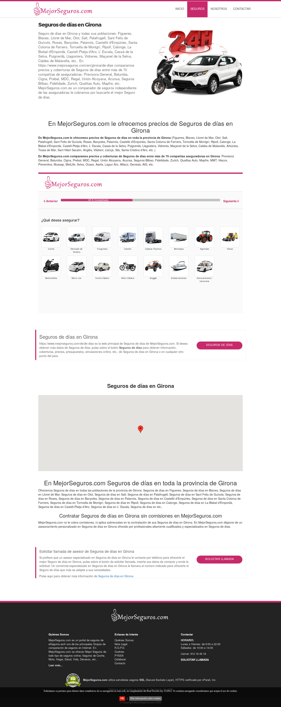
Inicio (179, 9)
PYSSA (119, 655)
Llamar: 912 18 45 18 (193, 654)
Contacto (120, 663)
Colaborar (120, 659)
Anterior (51, 201)
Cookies (119, 652)
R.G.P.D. (120, 648)
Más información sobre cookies (145, 698)
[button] (140, 429)
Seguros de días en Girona (115, 576)
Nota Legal (121, 644)
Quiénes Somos (124, 640)
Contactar (242, 9)
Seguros (197, 9)
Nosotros (219, 9)
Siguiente (230, 201)
